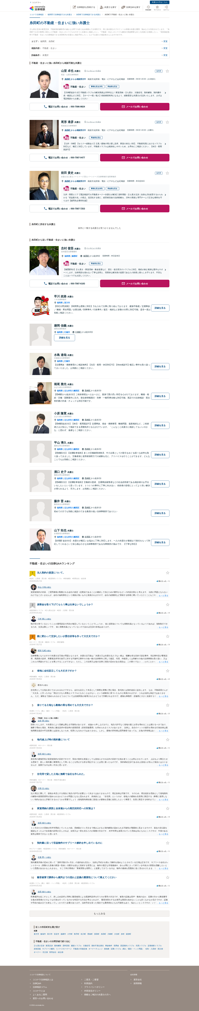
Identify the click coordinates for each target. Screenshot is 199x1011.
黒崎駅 (88, 390)
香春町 (90, 934)
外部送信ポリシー (92, 991)
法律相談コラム (40, 987)
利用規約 (88, 983)
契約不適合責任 (97, 946)
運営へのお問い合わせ (43, 998)
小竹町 (70, 934)
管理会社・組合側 (56, 952)
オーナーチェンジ (96, 949)
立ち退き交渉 (39, 946)
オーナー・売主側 (41, 952)
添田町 (96, 934)
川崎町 (110, 934)
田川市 (49, 934)
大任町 (116, 934)
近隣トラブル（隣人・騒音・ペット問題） (127, 949)
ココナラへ (36, 2)
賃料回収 (66, 946)
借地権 (106, 949)
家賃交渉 (49, 946)
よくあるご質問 (40, 994)
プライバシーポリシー (94, 987)
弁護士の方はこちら (160, 2)
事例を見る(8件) (97, 188)
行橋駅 (78, 332)
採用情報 (138, 983)
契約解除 (57, 946)
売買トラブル (141, 946)
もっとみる (99, 913)
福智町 (128, 934)
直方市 (67, 303)
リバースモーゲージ (64, 949)
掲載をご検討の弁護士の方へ (97, 994)
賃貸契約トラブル (127, 946)
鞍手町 (76, 934)
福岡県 (67, 256)
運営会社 (138, 979)
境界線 (116, 946)
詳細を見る (160, 308)
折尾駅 (88, 537)
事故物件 (108, 946)
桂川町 (83, 934)
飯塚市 (43, 934)
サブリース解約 (48, 949)
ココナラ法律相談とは (43, 979)
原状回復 (37, 949)
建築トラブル (76, 946)
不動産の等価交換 (80, 949)
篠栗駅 (86, 256)
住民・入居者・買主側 (154, 949)
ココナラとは (39, 991)
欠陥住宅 (86, 946)
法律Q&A (37, 983)
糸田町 (68, 79)
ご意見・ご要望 (91, 979)
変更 (165, 41)
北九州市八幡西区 (71, 391)
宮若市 (56, 934)
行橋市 (67, 332)
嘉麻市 (63, 934)
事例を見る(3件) (97, 86)
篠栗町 (75, 256)
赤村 (122, 934)
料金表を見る (112, 86)
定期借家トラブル (155, 946)
